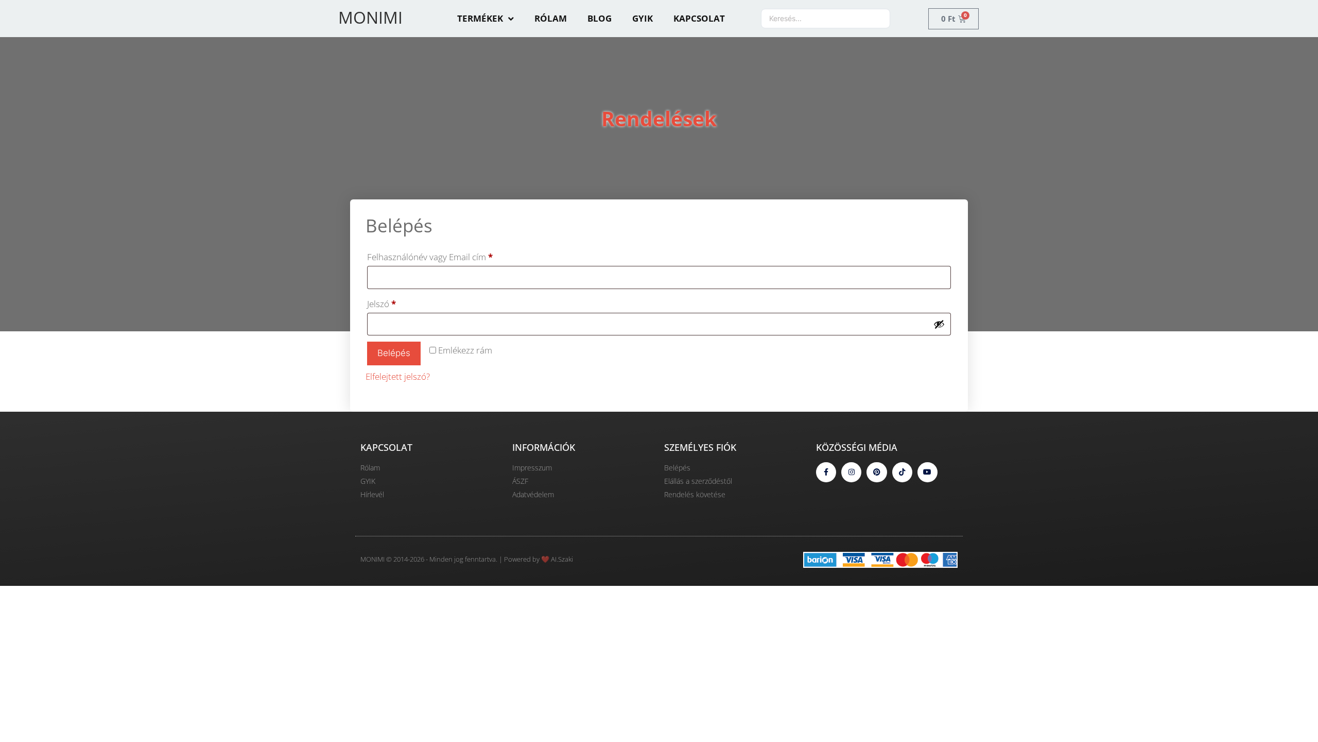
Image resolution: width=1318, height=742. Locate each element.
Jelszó (398, 302)
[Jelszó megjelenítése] (939, 324)
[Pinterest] (876, 472)
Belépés (393, 353)
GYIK (642, 18)
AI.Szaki (562, 559)
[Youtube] (927, 472)
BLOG (599, 18)
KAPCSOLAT (699, 18)
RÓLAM (550, 18)
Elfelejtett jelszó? (398, 376)
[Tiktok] (902, 472)
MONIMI (370, 17)
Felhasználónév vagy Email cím (446, 255)
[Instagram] (851, 472)
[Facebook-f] (826, 472)
